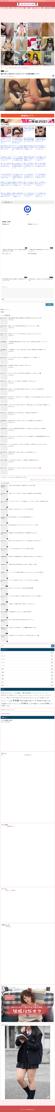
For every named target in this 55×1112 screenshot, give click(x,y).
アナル (41, 693)
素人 (27, 682)
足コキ (52, 703)
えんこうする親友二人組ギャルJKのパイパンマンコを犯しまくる (40, 195)
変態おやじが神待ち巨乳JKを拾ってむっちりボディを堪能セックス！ (17, 195)
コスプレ (23, 695)
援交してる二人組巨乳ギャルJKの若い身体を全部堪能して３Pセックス (6, 195)
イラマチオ (47, 693)
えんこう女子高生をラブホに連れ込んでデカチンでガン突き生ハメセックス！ (29, 176)
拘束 (27, 672)
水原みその (15, 703)
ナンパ (38, 695)
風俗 (8, 705)
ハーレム (43, 695)
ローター (5, 700)
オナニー (27, 659)
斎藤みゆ (5, 703)
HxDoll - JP (4, 986)
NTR (7, 693)
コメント (5, 286)
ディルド (33, 695)
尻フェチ (33, 700)
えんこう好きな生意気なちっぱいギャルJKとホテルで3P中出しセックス (40, 176)
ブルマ (27, 698)
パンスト (5, 697)
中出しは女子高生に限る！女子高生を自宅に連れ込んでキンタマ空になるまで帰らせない (17, 140)
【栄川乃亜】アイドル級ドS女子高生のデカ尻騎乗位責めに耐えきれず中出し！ (15, 477)
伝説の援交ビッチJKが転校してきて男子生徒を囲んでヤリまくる (6, 159)
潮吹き (25, 703)
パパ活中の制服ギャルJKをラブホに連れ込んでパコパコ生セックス (40, 159)
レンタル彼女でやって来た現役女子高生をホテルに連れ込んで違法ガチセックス (17, 176)
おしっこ (27, 655)
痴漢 (27, 675)
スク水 (28, 695)
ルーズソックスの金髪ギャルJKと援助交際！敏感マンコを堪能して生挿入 (17, 159)
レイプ (27, 665)
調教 (27, 685)
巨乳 (27, 669)
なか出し (28, 693)
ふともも (36, 693)
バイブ (49, 695)
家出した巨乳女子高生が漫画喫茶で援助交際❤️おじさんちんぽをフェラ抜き (29, 140)
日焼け (10, 703)
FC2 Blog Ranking (5, 713)
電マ (4, 705)
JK (27, 652)
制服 (17, 700)
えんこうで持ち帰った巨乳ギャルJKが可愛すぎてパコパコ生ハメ (29, 195)
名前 (3, 299)
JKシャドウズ (4, 1024)
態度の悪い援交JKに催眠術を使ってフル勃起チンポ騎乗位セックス (29, 159)
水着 (20, 703)
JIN (27, 214)
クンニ (17, 695)
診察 (43, 703)
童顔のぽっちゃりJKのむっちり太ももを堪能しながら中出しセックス (42, 479)
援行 (7, 71)
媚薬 (26, 700)
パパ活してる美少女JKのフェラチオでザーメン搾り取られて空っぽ (6, 176)
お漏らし (19, 693)
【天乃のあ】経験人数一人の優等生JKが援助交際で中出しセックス (40, 140)
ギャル (2, 315)
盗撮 (27, 678)
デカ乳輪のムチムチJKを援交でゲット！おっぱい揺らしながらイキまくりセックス (6, 140)
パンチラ (12, 698)
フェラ (20, 698)
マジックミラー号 (36, 697)
